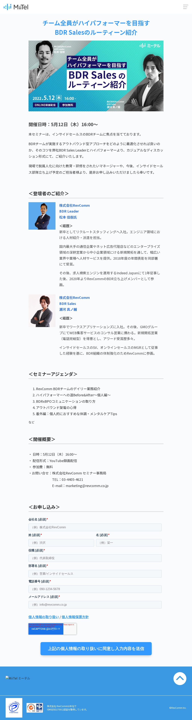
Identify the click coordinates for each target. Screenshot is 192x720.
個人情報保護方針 (75, 616)
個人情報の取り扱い (43, 616)
